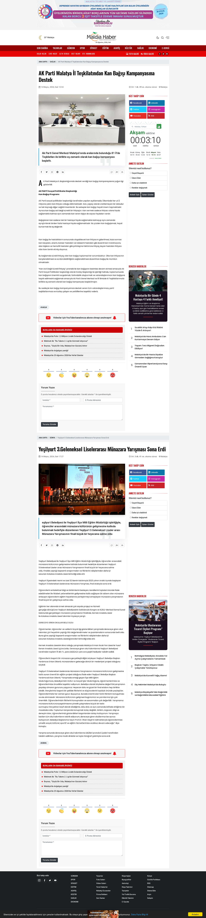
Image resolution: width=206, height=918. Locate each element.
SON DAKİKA (42, 48)
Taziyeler (125, 891)
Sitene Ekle (151, 891)
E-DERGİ (165, 48)
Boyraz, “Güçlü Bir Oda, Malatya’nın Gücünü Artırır (65, 346)
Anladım (195, 914)
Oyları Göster (148, 195)
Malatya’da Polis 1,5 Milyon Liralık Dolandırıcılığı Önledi (68, 336)
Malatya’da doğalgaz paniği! (56, 350)
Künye (149, 876)
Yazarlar (99, 876)
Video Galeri (101, 883)
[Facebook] (159, 53)
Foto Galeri (100, 880)
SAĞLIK (140, 48)
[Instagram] (167, 53)
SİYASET (93, 48)
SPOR (82, 48)
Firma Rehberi (101, 894)
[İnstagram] (39, 880)
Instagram (155, 109)
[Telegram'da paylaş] (57, 172)
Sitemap (150, 887)
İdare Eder (136, 178)
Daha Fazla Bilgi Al (139, 914)
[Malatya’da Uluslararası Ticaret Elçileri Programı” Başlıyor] (148, 611)
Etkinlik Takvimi (128, 898)
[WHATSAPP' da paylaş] (52, 172)
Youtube (137, 116)
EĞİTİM (105, 48)
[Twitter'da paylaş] (47, 172)
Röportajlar (126, 876)
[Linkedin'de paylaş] (63, 172)
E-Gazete (125, 902)
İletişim (150, 898)
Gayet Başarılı (138, 173)
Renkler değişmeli (139, 188)
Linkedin (154, 103)
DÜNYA (52, 438)
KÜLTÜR (128, 48)
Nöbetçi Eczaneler (103, 891)
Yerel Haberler (102, 887)
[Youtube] (55, 880)
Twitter (136, 109)
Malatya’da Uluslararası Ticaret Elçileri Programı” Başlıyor (148, 629)
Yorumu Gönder (49, 424)
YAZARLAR (57, 48)
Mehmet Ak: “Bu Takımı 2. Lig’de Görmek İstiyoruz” (66, 341)
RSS (152, 116)
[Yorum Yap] (112, 172)
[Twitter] (163, 53)
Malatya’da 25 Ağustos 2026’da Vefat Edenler (63, 355)
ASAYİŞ (117, 48)
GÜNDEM (71, 48)
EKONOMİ (153, 48)
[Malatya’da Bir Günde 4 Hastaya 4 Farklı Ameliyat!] (148, 281)
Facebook (137, 103)
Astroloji (125, 883)
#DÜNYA (43, 743)
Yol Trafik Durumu (129, 894)
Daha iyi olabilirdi (139, 183)
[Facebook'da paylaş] (41, 172)
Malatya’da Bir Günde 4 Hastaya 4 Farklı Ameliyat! (148, 297)
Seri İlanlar (100, 898)
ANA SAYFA (43, 62)
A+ (117, 172)
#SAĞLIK (43, 307)
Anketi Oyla (134, 195)
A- (122, 172)
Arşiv (149, 894)
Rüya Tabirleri (127, 887)
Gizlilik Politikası (153, 880)
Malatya (163, 87)
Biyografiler (126, 880)
